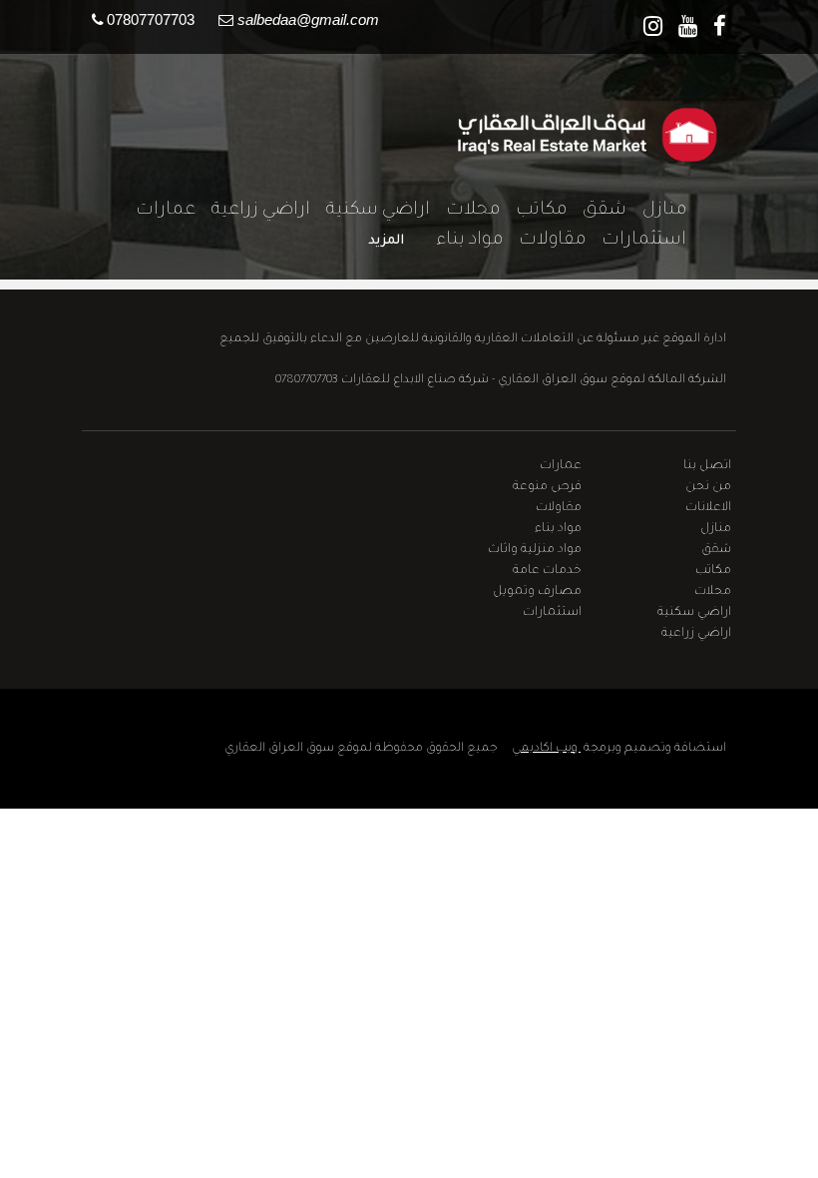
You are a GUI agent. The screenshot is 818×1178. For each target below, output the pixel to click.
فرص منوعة (547, 487)
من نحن (708, 487)
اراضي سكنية (370, 211)
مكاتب (533, 211)
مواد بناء (461, 241)
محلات (465, 211)
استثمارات (636, 241)
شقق (596, 211)
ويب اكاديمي (546, 749)
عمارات (158, 211)
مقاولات (544, 241)
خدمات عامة (547, 571)
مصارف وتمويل (537, 592)
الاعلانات (708, 508)
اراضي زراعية (253, 211)
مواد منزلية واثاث (535, 550)
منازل (656, 211)
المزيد (386, 241)
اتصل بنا (707, 466)
